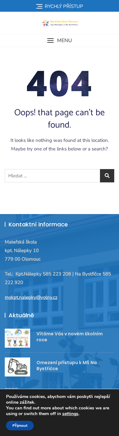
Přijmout (19, 425)
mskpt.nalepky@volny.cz (31, 297)
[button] (59, 41)
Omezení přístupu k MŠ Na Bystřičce (66, 365)
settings (70, 414)
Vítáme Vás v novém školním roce (69, 337)
